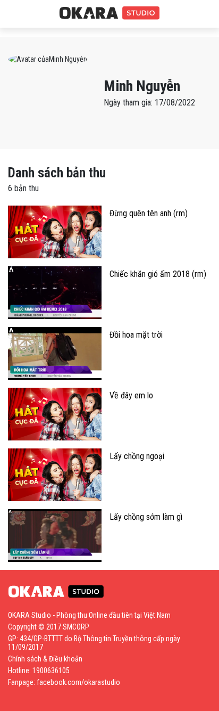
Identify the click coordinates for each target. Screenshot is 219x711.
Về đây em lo (131, 395)
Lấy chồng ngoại (137, 456)
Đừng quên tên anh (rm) (149, 213)
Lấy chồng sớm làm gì (146, 517)
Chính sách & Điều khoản (45, 659)
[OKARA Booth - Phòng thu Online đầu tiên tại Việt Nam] (109, 13)
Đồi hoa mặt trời (136, 335)
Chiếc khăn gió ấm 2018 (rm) (158, 274)
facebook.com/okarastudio (78, 682)
